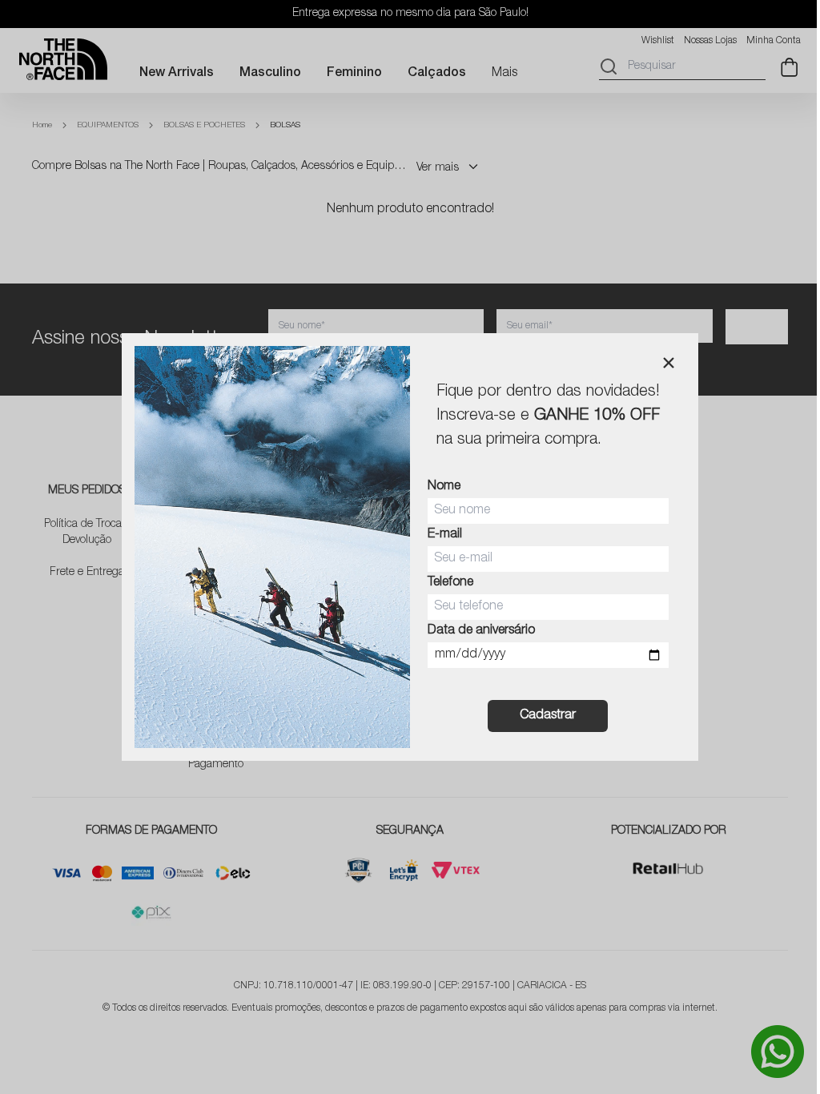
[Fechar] (668, 362)
